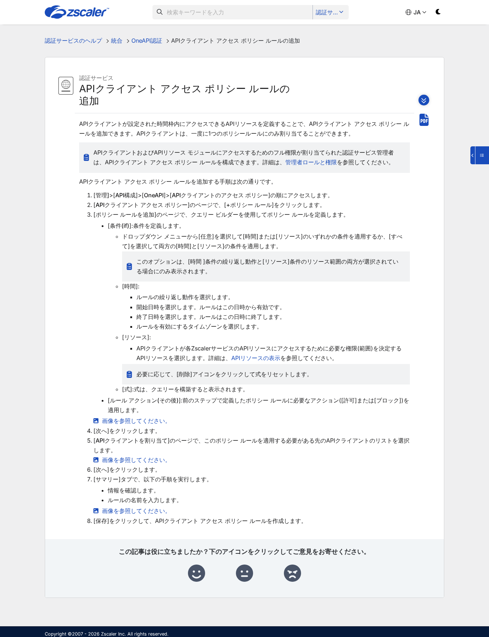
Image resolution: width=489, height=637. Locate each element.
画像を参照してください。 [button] (136, 420)
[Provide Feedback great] (196, 573)
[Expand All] (423, 100)
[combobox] (232, 12)
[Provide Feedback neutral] (244, 573)
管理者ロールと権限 (311, 162)
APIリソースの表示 (255, 358)
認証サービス (331, 12)
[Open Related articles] (479, 155)
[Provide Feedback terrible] (292, 573)
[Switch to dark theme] (438, 13)
